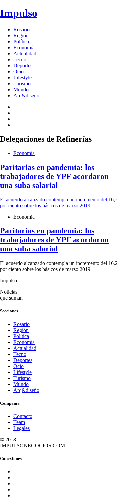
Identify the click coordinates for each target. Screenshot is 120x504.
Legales (21, 428)
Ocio (18, 71)
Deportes (22, 65)
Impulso (18, 13)
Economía (24, 47)
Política (21, 41)
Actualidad (24, 53)
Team (19, 422)
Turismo (22, 83)
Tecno (19, 59)
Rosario (21, 29)
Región (21, 35)
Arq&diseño (26, 95)
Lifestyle (22, 77)
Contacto (22, 416)
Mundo (21, 89)
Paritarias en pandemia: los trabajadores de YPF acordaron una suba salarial (54, 239)
